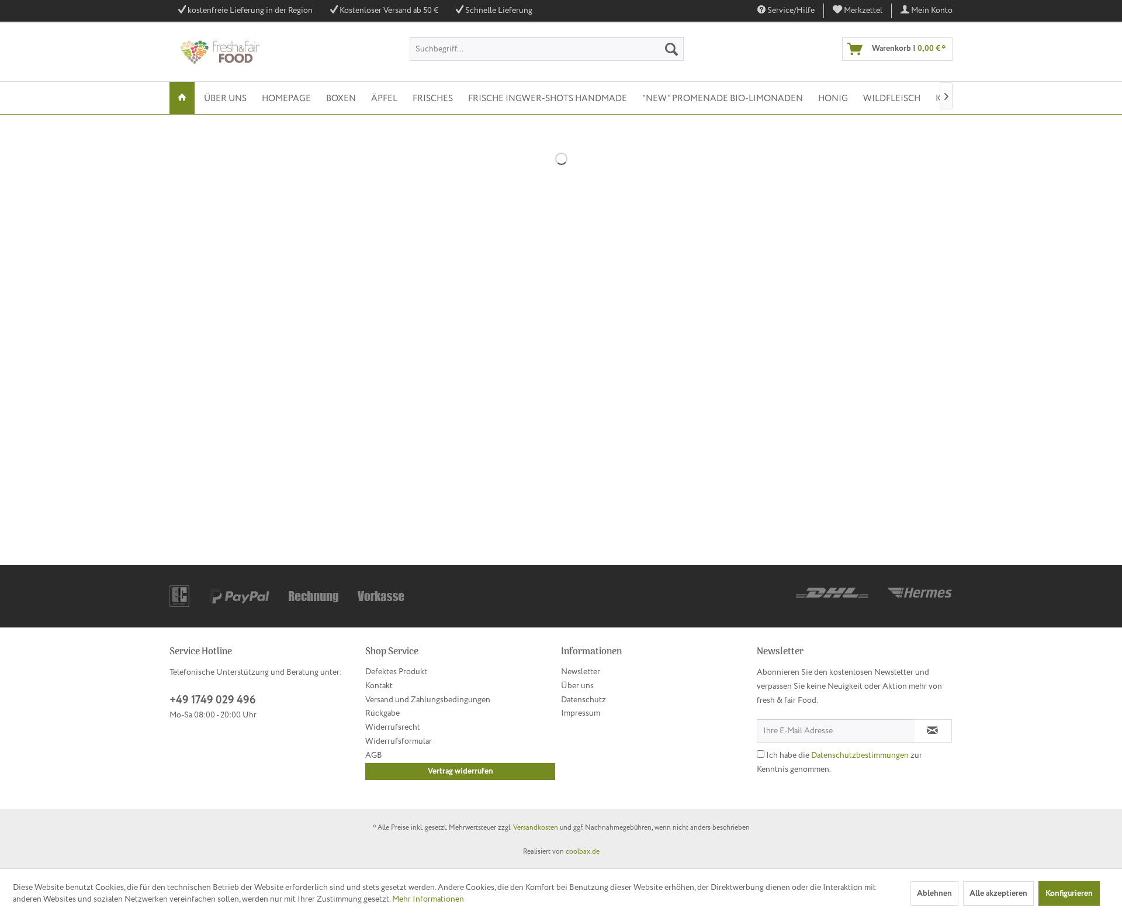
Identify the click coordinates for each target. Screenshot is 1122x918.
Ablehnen (934, 893)
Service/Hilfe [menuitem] (790, 10)
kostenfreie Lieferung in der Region (250, 10)
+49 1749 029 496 (212, 700)
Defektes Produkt (396, 672)
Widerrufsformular (398, 741)
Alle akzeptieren (998, 893)
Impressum (580, 713)
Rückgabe (382, 713)
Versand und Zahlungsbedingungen (427, 700)
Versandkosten (535, 828)
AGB (373, 755)
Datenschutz (583, 700)
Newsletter (580, 672)
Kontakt (379, 686)
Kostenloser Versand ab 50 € (389, 10)
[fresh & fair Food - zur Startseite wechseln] (219, 52)
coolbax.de (583, 852)
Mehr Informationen (428, 899)
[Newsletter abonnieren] (932, 731)
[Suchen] (671, 49)
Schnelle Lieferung (498, 10)
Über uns (577, 686)
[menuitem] (858, 11)
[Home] (182, 98)
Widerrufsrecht (392, 727)
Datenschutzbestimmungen (860, 755)
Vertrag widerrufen (460, 771)
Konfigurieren (1069, 893)
